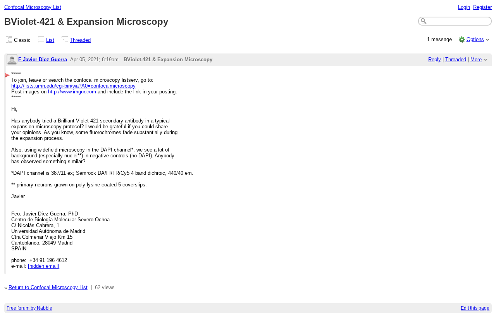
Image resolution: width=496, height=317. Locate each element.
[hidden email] (43, 266)
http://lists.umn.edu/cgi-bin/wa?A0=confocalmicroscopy (73, 86)
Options (475, 39)
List (50, 40)
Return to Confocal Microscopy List (48, 287)
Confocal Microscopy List (32, 7)
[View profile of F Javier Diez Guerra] (12, 60)
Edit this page (475, 308)
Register (482, 7)
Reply (434, 59)
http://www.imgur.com (72, 92)
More (476, 59)
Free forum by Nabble (29, 308)
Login (464, 7)
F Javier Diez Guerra (42, 59)
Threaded (80, 40)
